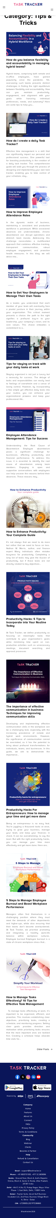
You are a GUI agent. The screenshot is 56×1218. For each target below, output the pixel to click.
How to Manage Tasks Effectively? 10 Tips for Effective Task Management (25, 1001)
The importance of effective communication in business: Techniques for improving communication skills (25, 711)
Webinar (28, 1143)
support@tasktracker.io (31, 1171)
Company (28, 1105)
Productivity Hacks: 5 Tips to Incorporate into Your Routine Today (26, 623)
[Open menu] (4, 7)
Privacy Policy (28, 1128)
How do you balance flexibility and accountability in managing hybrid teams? (27, 63)
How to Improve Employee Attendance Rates (24, 214)
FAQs (28, 1124)
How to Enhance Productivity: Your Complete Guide (26, 533)
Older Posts (44, 1049)
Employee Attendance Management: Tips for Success (27, 437)
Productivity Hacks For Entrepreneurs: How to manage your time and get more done (27, 813)
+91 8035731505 (24, 1174)
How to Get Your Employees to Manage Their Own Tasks (27, 294)
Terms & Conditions (28, 1131)
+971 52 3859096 (39, 1174)
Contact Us (28, 1162)
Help (28, 1155)
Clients (28, 1147)
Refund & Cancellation (28, 1158)
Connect (28, 1120)
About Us (28, 1116)
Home (28, 1108)
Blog (28, 1139)
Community (28, 1135)
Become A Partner (28, 1151)
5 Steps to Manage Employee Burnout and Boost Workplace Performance (26, 904)
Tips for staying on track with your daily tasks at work (26, 365)
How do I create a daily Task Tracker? (25, 142)
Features (28, 1112)
